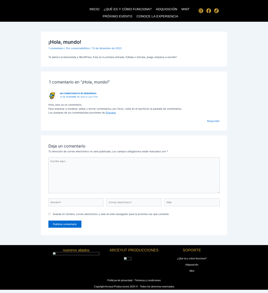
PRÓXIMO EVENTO (117, 16)
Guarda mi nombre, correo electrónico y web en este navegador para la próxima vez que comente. (111, 214)
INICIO (94, 9)
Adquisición (191, 264)
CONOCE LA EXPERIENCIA (157, 16)
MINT (185, 9)
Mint (192, 271)
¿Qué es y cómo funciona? (192, 258)
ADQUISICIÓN (166, 9)
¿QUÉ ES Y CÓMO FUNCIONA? (128, 9)
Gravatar (111, 112)
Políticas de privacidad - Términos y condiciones (134, 280)
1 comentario (56, 48)
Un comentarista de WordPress (78, 93)
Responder (213, 121)
